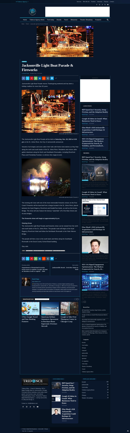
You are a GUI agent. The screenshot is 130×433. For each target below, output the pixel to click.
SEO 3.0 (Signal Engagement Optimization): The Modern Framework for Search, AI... (93, 267)
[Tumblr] (48, 78)
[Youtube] (108, 4)
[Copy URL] (56, 78)
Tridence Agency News (37, 20)
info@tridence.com (33, 403)
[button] (107, 20)
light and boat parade (58, 250)
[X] (105, 4)
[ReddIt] (44, 78)
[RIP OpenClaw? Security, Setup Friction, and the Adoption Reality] (95, 172)
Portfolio (93, 1)
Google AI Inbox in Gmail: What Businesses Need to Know (94, 315)
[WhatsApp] (35, 78)
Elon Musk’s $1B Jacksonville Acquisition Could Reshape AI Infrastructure (93, 130)
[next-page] (77, 299)
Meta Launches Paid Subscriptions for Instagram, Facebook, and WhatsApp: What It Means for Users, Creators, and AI (95, 332)
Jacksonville (85, 353)
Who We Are (86, 1)
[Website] (43, 293)
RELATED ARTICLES (28, 299)
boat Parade (29, 250)
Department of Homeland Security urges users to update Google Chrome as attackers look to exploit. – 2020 (35, 269)
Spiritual (84, 358)
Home (25, 20)
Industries (99, 1)
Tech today (50, 20)
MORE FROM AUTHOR (42, 299)
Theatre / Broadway (86, 20)
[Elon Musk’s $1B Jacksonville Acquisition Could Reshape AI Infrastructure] (95, 244)
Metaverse (74, 20)
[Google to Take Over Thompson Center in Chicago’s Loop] (69, 308)
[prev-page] (75, 299)
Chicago (63, 314)
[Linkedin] (40, 78)
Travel (66, 20)
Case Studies (85, 345)
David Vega (26, 73)
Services (79, 1)
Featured (98, 20)
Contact (112, 1)
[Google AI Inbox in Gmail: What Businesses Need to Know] (95, 207)
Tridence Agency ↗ (22, 1)
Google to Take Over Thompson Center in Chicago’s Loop (68, 319)
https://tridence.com (36, 281)
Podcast (106, 1)
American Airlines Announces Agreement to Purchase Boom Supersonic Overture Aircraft (49, 321)
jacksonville (48, 250)
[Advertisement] (77, 12)
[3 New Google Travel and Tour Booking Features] (30, 308)
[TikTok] (102, 4)
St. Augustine (85, 361)
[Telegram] (52, 78)
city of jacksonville (39, 250)
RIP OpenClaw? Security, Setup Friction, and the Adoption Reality (94, 311)
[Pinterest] (31, 78)
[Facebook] (97, 4)
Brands (59, 20)
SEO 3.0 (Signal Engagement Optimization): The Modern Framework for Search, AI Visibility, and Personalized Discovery (94, 326)
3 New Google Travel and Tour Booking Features (30, 319)
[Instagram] (100, 4)
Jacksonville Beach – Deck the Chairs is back (65, 268)
